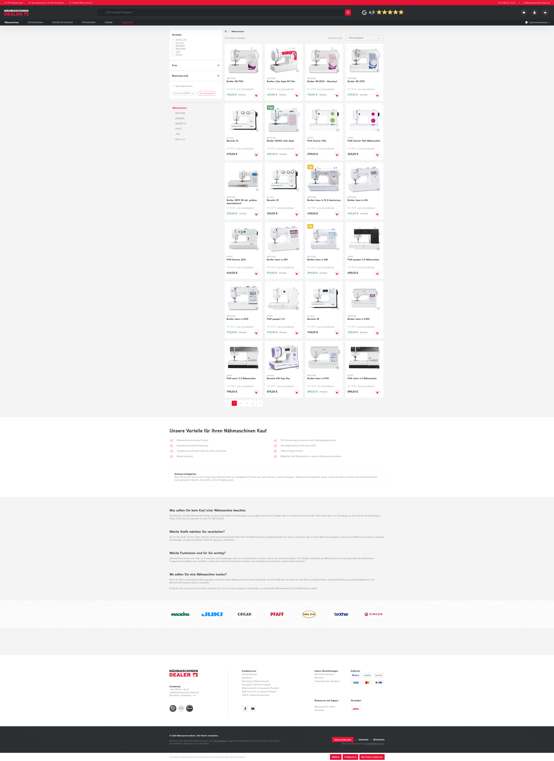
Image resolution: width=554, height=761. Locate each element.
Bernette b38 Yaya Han (278, 378)
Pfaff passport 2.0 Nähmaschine (363, 259)
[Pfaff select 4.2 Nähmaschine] (364, 357)
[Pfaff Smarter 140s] (324, 119)
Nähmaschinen (179, 107)
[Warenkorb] (545, 12)
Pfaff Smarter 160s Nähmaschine (364, 140)
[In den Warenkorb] (256, 95)
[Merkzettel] (524, 12)
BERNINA (180, 45)
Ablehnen (336, 757)
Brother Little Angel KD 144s (281, 81)
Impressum (363, 739)
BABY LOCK (181, 39)
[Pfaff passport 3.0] (283, 297)
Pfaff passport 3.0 (276, 319)
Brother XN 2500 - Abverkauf (322, 81)
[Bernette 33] (243, 119)
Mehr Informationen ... (239, 757)
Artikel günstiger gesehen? (327, 681)
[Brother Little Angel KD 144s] (283, 60)
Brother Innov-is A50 (277, 259)
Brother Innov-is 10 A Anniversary (324, 200)
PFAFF (179, 54)
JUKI (178, 51)
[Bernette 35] (283, 179)
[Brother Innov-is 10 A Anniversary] (324, 179)
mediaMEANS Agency (375, 743)
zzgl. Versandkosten (245, 89)
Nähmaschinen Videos (325, 706)
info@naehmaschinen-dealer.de (536, 2)
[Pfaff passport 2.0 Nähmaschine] (364, 238)
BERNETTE (180, 123)
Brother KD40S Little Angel (280, 140)
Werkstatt (319, 677)
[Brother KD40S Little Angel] (283, 119)
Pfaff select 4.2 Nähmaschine (362, 378)
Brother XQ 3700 (356, 81)
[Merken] (257, 70)
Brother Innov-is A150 (237, 319)
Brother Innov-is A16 (358, 200)
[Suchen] (348, 12)
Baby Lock (180, 139)
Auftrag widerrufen (342, 739)
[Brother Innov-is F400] (364, 297)
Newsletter (247, 677)
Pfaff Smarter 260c (236, 259)
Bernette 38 (313, 319)
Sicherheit (319, 710)
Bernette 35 (273, 200)
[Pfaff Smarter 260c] (243, 238)
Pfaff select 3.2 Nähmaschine (241, 378)
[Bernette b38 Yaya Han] (283, 357)
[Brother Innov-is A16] (364, 179)
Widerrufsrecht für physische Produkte (260, 688)
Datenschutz (378, 739)
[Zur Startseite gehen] (16, 12)
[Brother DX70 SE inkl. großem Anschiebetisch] (243, 179)
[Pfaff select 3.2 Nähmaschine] (243, 357)
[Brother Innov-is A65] (324, 238)
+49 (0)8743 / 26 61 (506, 2)
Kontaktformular (249, 674)
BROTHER (181, 48)
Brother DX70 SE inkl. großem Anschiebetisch (242, 202)
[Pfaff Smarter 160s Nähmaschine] (364, 119)
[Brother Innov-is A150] (243, 297)
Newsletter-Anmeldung (180, 695)
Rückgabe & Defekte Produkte (256, 684)
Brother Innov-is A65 (317, 259)
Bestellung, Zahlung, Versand (255, 681)
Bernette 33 (232, 140)
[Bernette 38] (324, 297)
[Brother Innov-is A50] (283, 238)
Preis (174, 65)
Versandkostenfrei (184, 86)
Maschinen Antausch (324, 674)
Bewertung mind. (180, 75)
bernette (180, 42)
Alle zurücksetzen (206, 93)
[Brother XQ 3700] (364, 60)
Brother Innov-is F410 (318, 378)
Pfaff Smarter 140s (316, 140)
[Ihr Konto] (534, 12)
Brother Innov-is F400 (359, 319)
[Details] (377, 154)
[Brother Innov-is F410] (324, 357)
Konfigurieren (350, 757)
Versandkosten (220, 740)
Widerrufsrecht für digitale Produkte (259, 691)
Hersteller (177, 34)
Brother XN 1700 (235, 81)
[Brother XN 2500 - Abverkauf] (324, 60)
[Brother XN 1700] (243, 60)
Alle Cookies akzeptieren (372, 757)
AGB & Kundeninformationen (255, 695)
